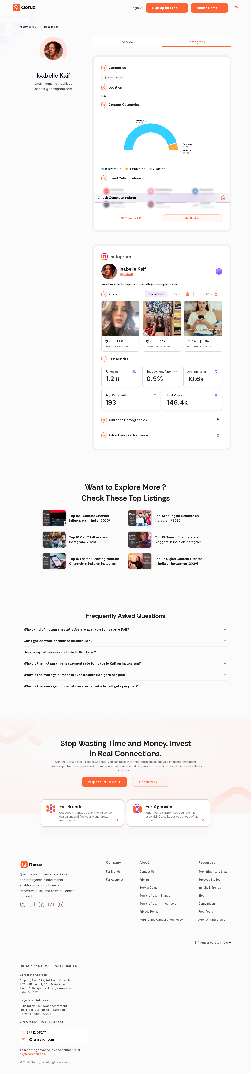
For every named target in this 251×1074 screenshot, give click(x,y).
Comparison (206, 903)
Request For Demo (102, 782)
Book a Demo (207, 8)
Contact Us (147, 871)
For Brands (113, 871)
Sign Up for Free (164, 8)
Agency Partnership (211, 919)
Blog (201, 895)
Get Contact (192, 218)
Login (135, 8)
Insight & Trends (209, 887)
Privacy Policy (148, 911)
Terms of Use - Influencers (157, 903)
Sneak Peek (148, 782)
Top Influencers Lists (212, 871)
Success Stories (209, 879)
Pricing (144, 879)
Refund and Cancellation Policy (161, 919)
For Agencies (115, 879)
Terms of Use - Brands (154, 895)
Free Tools (205, 911)
